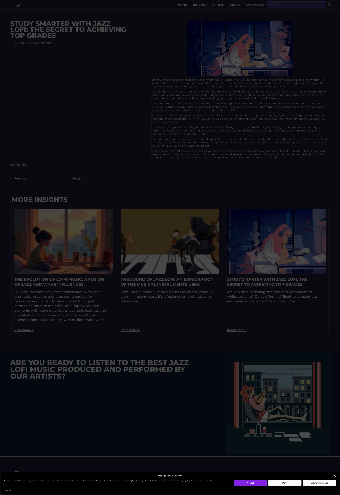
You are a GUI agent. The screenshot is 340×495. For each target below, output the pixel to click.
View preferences (319, 483)
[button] (334, 475)
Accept (250, 483)
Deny (284, 483)
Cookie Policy (8, 490)
